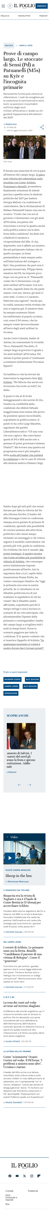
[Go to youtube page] (17, 1176)
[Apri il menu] (3, 6)
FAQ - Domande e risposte (11, 1197)
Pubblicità (33, 1191)
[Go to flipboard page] (39, 1176)
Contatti (9, 1191)
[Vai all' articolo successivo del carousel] (29, 785)
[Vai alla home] (24, 6)
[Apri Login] (10, 6)
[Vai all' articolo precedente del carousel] (19, 785)
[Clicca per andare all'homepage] (24, 1166)
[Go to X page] (24, 1176)
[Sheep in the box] (24, 852)
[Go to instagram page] (31, 1176)
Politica (9, 45)
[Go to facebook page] (9, 1176)
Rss (7, 1204)
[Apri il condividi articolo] (42, 127)
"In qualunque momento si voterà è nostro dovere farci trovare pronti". (23, 644)
